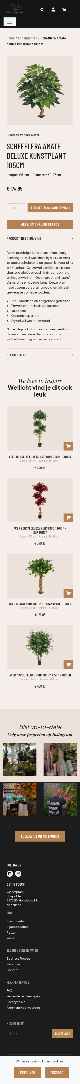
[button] (40, 238)
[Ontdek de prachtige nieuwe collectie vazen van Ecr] (60, 759)
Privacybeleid (16, 1002)
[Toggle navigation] (10, 21)
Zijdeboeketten (18, 927)
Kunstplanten (27, 37)
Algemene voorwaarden (23, 1007)
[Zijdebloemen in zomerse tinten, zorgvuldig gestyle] (60, 799)
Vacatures (14, 964)
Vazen (11, 938)
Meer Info (27, 1072)
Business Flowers (18, 958)
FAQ (9, 990)
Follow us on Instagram (40, 836)
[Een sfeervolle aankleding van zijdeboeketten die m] (19, 799)
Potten (11, 932)
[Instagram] (19, 874)
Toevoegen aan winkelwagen (50, 207)
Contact (12, 970)
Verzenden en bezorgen (23, 996)
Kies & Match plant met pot (40, 224)
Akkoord (57, 1072)
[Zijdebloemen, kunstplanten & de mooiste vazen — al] (19, 759)
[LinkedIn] (11, 874)
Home (11, 37)
